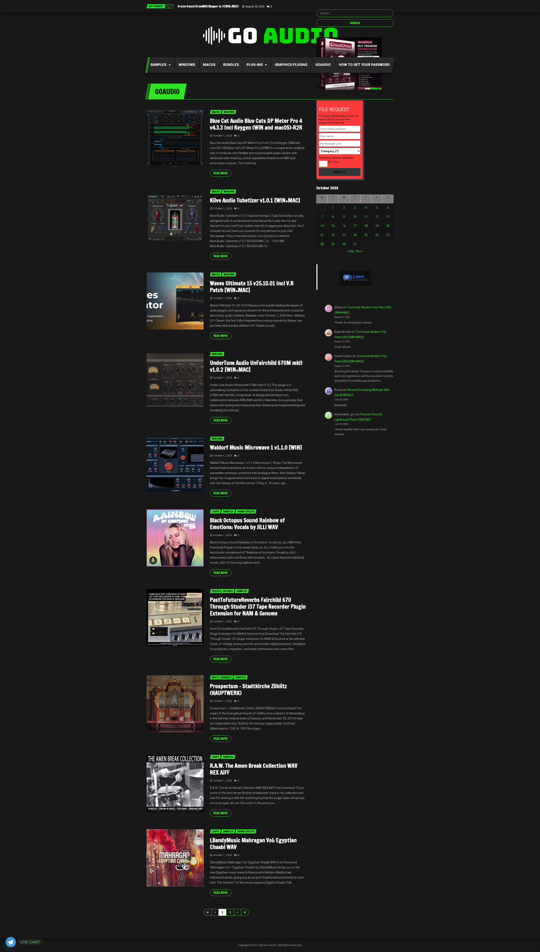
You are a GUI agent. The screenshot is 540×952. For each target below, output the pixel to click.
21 (322, 235)
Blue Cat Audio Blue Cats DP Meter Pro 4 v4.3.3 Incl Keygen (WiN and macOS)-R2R (256, 124)
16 (344, 226)
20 (388, 226)
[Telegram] (10, 942)
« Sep (350, 251)
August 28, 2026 (255, 6)
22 (333, 235)
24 (355, 235)
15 (333, 226)
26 (377, 235)
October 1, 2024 (222, 135)
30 (344, 244)
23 (344, 235)
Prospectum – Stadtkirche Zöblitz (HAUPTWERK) (248, 689)
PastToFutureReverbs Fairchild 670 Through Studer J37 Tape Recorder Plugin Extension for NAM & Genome (258, 606)
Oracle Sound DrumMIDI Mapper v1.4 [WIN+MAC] (208, 6)
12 (377, 216)
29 (333, 244)
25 (366, 235)
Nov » (359, 251)
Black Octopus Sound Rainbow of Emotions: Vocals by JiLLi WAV (247, 523)
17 (355, 226)
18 (366, 226)
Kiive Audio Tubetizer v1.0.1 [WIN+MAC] (255, 200)
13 (388, 216)
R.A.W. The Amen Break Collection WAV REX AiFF (253, 769)
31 (355, 244)
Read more (220, 173)
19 (377, 226)
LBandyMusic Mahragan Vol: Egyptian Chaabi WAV (253, 843)
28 (322, 244)
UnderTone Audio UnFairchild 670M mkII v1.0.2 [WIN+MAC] (256, 366)
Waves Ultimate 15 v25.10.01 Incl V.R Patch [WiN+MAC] (252, 286)
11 (366, 216)
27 (388, 235)
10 (355, 216)
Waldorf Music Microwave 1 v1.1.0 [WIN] (256, 447)
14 (322, 226)
